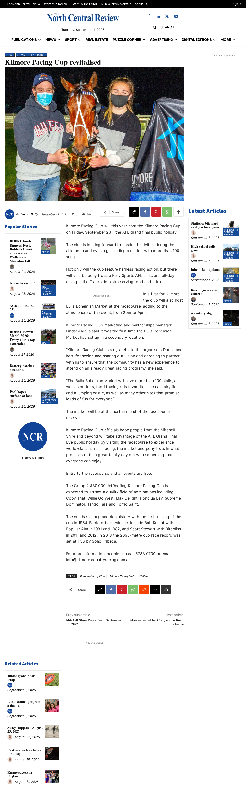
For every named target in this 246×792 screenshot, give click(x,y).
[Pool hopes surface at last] (48, 396)
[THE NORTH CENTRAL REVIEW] (83, 17)
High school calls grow (203, 248)
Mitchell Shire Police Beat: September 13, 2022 (94, 622)
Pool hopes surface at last (21, 393)
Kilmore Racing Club (122, 576)
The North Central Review (47, 290)
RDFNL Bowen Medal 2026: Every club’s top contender (22, 337)
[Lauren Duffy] (10, 214)
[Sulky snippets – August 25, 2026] (51, 731)
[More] (178, 212)
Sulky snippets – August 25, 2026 (25, 729)
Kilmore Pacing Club (92, 576)
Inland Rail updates (205, 269)
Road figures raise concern (204, 291)
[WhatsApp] (167, 212)
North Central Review (47, 314)
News (10, 54)
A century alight (203, 313)
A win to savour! (22, 283)
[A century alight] (231, 318)
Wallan (143, 576)
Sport (45, 252)
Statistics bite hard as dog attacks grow (205, 225)
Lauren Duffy (29, 214)
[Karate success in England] (51, 776)
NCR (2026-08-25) (22, 307)
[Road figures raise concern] (231, 295)
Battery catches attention (22, 367)
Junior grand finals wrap (21, 677)
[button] (161, 27)
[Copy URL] (134, 212)
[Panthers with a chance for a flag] (51, 753)
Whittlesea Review (49, 401)
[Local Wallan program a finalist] (51, 705)
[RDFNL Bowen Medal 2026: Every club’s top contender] (48, 336)
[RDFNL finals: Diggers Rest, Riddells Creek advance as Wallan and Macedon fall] (48, 245)
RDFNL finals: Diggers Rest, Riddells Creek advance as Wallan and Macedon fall (21, 251)
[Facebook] (149, 16)
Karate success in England (19, 774)
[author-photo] (13, 267)
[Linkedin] (158, 16)
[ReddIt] (144, 589)
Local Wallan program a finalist (23, 703)
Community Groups (31, 54)
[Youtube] (176, 16)
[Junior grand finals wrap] (51, 679)
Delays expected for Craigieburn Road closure (156, 622)
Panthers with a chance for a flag (24, 751)
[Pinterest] (156, 212)
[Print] (166, 589)
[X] (167, 16)
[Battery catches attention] (48, 370)
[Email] (155, 589)
